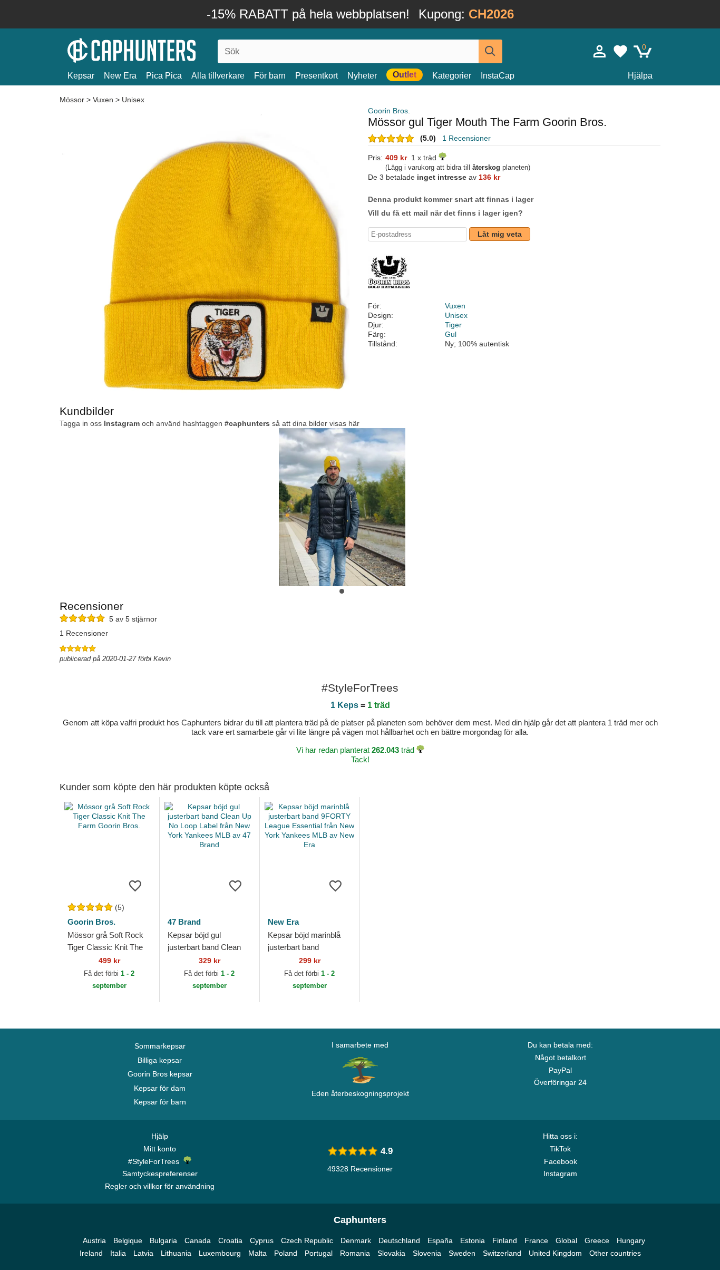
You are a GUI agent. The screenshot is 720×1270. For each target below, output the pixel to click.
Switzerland (502, 1253)
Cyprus (262, 1240)
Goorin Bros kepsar (160, 1074)
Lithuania (176, 1253)
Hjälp (159, 1136)
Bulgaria (163, 1240)
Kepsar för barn (160, 1102)
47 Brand (184, 921)
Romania (355, 1253)
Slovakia (391, 1253)
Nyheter (362, 75)
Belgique (127, 1240)
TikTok (560, 1149)
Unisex (133, 99)
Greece (597, 1240)
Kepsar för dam (160, 1088)
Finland (504, 1240)
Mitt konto (159, 1149)
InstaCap (497, 75)
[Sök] (490, 51)
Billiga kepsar (160, 1060)
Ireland (91, 1253)
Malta (257, 1253)
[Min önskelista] (620, 51)
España (440, 1240)
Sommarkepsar (160, 1046)
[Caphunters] (159, 49)
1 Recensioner (466, 138)
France (536, 1240)
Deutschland (399, 1240)
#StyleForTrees (155, 1161)
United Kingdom (555, 1253)
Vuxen (103, 99)
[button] (341, 591)
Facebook (560, 1161)
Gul (450, 334)
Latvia (143, 1253)
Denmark (355, 1240)
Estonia (472, 1240)
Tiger (453, 325)
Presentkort (316, 75)
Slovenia (427, 1253)
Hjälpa (640, 75)
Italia (118, 1253)
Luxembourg (220, 1253)
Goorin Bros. (389, 110)
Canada (197, 1240)
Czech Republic (307, 1240)
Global (566, 1240)
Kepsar (80, 75)
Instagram (560, 1173)
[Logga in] (599, 51)
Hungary (631, 1240)
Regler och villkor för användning (160, 1186)
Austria (94, 1240)
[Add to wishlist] (135, 885)
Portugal (319, 1253)
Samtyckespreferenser (160, 1173)
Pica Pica (164, 75)
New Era (120, 75)
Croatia (230, 1240)
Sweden (462, 1253)
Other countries (615, 1253)
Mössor (73, 99)
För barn (270, 75)
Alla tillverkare (218, 75)
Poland (285, 1253)
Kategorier (451, 75)
